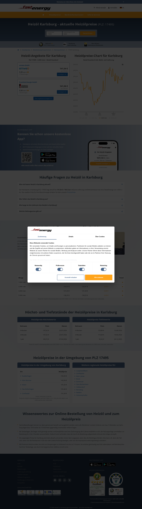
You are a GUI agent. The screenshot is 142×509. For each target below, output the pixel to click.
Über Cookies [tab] (100, 236)
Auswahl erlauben (71, 277)
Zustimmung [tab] (42, 236)
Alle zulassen (98, 277)
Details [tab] (71, 236)
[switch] (60, 269)
